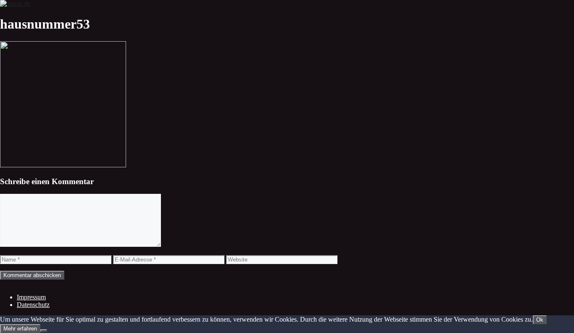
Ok (539, 320)
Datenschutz (33, 304)
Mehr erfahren (20, 328)
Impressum (31, 297)
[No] (43, 330)
